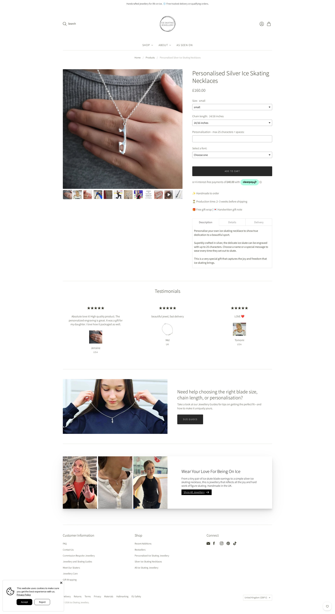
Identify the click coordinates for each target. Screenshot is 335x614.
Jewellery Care (70, 573)
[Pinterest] (228, 544)
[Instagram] (221, 544)
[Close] (61, 583)
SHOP (146, 45)
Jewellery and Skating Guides (77, 561)
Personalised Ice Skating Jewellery (152, 555)
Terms (88, 596)
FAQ (65, 543)
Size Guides (190, 419)
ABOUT (163, 45)
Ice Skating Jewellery (79, 602)
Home (138, 57)
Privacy (97, 596)
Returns (77, 596)
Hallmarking (122, 596)
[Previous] (68, 129)
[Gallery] (123, 134)
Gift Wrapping (70, 579)
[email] (208, 544)
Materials (108, 596)
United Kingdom (256, 597)
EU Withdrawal (152, 596)
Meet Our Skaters (71, 567)
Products (150, 57)
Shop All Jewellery (194, 492)
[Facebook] (214, 544)
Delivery (67, 596)
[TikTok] (235, 544)
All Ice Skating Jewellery (146, 567)
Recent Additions (143, 543)
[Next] (177, 129)
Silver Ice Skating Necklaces (148, 561)
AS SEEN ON (185, 45)
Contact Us (68, 549)
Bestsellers (140, 549)
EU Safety (136, 596)
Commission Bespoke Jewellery (79, 555)
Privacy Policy (24, 594)
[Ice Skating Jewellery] (167, 24)
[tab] (205, 222)
